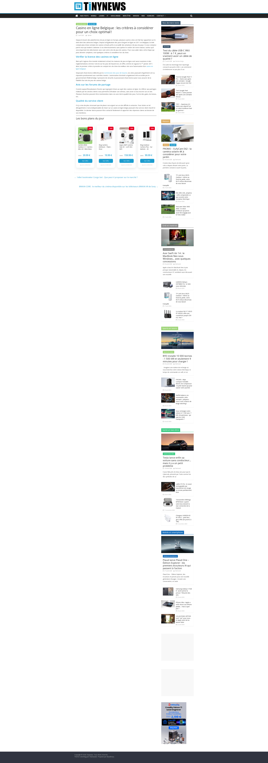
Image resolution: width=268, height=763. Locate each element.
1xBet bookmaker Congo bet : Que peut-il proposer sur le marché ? (106, 177)
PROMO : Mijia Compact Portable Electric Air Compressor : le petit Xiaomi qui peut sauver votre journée (184, 384)
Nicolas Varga (179, 61)
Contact (160, 16)
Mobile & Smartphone (170, 556)
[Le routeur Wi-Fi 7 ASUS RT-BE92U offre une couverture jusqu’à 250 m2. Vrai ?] (168, 310)
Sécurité (173, 145)
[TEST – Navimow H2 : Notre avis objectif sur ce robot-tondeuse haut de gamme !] (168, 103)
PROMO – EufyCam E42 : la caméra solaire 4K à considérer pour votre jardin (177, 152)
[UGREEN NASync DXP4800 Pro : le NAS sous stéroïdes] (168, 281)
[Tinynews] (76, 16)
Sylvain (90, 35)
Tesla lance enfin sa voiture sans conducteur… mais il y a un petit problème (177, 461)
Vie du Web (92, 24)
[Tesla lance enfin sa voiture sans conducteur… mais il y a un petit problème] (177, 435)
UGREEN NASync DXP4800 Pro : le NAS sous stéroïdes (183, 284)
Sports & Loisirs (81, 24)
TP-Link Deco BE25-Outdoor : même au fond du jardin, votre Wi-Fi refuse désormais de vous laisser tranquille (177, 180)
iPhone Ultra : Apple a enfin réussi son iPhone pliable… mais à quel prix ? (184, 605)
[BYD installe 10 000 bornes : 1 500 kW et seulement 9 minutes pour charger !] (177, 333)
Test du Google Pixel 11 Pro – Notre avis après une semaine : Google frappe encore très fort (184, 80)
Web (143, 16)
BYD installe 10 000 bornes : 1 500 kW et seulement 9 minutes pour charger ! (177, 358)
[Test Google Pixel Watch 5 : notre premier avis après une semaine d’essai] (168, 90)
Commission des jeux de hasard (115, 73)
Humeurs (150, 16)
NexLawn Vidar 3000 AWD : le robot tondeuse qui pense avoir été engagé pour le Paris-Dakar (183, 211)
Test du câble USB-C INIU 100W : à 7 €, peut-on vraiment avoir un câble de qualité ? (177, 54)
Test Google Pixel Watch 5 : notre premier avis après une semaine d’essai (184, 94)
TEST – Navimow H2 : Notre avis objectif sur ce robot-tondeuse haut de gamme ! (184, 107)
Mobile (93, 16)
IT (107, 16)
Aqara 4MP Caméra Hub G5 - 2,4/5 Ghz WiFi (126, 147)
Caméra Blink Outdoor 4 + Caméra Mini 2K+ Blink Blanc (85, 147)
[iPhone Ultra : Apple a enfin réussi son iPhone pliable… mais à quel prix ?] (168, 601)
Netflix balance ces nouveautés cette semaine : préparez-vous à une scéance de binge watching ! (183, 399)
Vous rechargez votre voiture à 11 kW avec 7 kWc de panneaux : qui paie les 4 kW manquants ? (183, 415)
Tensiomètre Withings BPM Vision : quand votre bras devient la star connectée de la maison (183, 504)
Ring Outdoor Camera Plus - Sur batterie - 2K (146, 147)
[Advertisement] (177, 647)
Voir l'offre (85, 161)
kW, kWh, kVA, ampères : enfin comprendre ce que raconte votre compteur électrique (184, 196)
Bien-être (127, 16)
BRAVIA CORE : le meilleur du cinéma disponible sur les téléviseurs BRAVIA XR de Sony (118, 186)
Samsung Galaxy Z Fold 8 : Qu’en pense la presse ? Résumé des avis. (184, 592)
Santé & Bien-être (169, 454)
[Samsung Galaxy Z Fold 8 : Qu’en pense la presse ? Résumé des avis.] (168, 588)
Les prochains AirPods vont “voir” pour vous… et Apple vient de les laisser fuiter (183, 619)
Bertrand (178, 159)
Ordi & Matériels (169, 249)
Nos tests (84, 16)
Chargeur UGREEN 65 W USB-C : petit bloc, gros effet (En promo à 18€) (183, 518)
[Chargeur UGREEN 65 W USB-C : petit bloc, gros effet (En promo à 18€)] (168, 515)
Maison (136, 16)
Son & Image (115, 16)
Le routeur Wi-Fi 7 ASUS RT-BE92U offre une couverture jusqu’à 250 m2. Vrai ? (184, 314)
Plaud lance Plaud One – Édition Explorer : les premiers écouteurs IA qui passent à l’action (177, 564)
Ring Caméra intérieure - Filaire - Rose (105, 147)
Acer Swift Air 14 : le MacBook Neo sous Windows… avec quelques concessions (176, 257)
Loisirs (101, 16)
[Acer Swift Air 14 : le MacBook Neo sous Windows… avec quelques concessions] (177, 230)
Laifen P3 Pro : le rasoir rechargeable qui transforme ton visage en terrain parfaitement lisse (184, 488)
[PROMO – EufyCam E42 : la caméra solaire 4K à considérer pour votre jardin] (177, 126)
